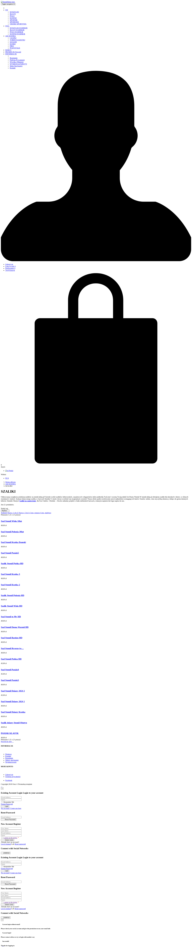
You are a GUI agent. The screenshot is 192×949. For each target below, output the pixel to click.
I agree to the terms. (10, 838)
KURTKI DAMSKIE (17, 34)
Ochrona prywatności (12, 777)
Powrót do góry (7, 742)
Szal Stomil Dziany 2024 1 (13, 701)
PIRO (12, 46)
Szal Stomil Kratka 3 (10, 574)
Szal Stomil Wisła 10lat (11, 521)
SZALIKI (13, 42)
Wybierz (5, 511)
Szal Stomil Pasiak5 (10, 553)
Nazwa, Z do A (24, 513)
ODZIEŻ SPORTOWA (18, 24)
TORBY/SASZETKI (17, 40)
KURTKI (13, 18)
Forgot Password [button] (7, 804)
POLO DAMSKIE (16, 32)
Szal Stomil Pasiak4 (10, 670)
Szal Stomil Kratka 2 (10, 585)
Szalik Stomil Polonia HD (12, 595)
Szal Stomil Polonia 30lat (12, 532)
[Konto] (96, 260)
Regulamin (9, 758)
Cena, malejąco (45, 513)
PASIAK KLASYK (10, 733)
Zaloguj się (9, 775)
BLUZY (13, 14)
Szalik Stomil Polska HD (12, 563)
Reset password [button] (20, 844)
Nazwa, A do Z (13, 513)
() (10, 266)
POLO (12, 16)
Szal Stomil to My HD (11, 616)
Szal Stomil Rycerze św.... (12, 648)
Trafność (4, 513)
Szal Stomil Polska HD (11, 659)
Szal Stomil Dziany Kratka (13, 712)
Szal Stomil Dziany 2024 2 (13, 691)
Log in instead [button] (6, 844)
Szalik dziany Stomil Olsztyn (14, 723)
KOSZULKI (14, 12)
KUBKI (13, 44)
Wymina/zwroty (11, 762)
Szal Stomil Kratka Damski (13, 542)
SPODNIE (13, 20)
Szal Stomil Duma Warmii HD (15, 627)
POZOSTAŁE (15, 48)
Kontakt (8, 756)
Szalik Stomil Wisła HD (11, 606)
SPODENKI (14, 22)
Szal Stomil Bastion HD (11, 638)
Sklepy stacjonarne (12, 760)
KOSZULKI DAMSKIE (19, 28)
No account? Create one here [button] (11, 808)
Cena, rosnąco (35, 513)
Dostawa (8, 754)
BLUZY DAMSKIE (17, 30)
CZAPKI (13, 38)
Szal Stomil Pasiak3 (10, 680)
